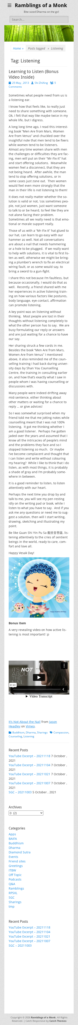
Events (13, 857)
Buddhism (18, 732)
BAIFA (13, 839)
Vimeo (30, 726)
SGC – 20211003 (20, 792)
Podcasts (15, 879)
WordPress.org (19, 979)
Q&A (12, 884)
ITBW (12, 870)
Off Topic (15, 875)
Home (18, 48)
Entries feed (17, 970)
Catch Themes (57, 1020)
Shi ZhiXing (41, 83)
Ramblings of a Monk (41, 5)
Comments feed (20, 974)
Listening (28, 736)
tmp (12, 906)
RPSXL (13, 893)
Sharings (42, 732)
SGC (12, 897)
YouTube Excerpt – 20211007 (29, 783)
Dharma (31, 732)
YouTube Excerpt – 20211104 (29, 765)
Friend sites (17, 861)
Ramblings (16, 888)
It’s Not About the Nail (25, 722)
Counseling (15, 736)
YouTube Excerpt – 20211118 (29, 756)
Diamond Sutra (20, 852)
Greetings (16, 866)
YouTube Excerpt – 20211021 (29, 774)
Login (12, 965)
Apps (12, 834)
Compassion (61, 732)
